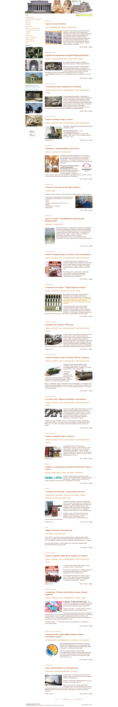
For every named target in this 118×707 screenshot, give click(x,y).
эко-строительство (66, 152)
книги (60, 90)
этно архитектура (58, 224)
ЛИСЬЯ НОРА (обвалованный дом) (33, 19)
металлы (47, 442)
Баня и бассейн (29, 35)
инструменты (59, 495)
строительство (56, 152)
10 (68, 699)
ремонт (64, 472)
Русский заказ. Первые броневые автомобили (65, 399)
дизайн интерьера (55, 27)
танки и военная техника (70, 58)
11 (70, 699)
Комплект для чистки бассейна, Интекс (62, 187)
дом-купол (48, 152)
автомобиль (54, 90)
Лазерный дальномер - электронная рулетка (65, 491)
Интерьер (28, 33)
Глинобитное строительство (32, 89)
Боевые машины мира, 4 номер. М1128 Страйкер (67, 357)
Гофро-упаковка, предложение (58, 530)
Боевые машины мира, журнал (59, 119)
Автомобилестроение (30, 40)
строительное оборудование (71, 495)
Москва (78, 291)
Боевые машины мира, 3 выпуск (59, 436)
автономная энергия (50, 640)
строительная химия (59, 533)
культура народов (72, 27)
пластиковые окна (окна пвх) (53, 498)
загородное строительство (67, 291)
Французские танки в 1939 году (59, 325)
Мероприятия (40, 12)
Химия (27, 42)
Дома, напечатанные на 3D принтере (61, 668)
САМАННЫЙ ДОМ (30, 17)
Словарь (47, 12)
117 (82, 699)
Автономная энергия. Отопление (33, 28)
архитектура (48, 224)
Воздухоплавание (30, 39)
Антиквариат (28, 31)
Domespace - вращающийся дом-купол (62, 148)
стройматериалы (49, 495)
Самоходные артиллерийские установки (63, 86)
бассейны (48, 190)
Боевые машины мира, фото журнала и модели (66, 556)
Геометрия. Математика (31, 37)
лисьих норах (36, 86)
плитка (47, 27)
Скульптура (28, 24)
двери (68, 498)
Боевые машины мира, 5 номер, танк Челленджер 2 (68, 254)
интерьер (63, 27)
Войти (27, 15)
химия (53, 190)
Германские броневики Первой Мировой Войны (67, 55)
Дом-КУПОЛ (28, 20)
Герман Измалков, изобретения (33, 30)
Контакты (33, 12)
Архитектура (28, 22)
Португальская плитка (55, 24)
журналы (47, 58)
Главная (28, 12)
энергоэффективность (63, 640)
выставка (47, 291)
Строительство (29, 26)
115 (75, 699)
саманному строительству (31, 86)
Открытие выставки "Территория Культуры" (66, 287)
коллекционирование (57, 58)
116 (78, 699)
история (80, 58)
